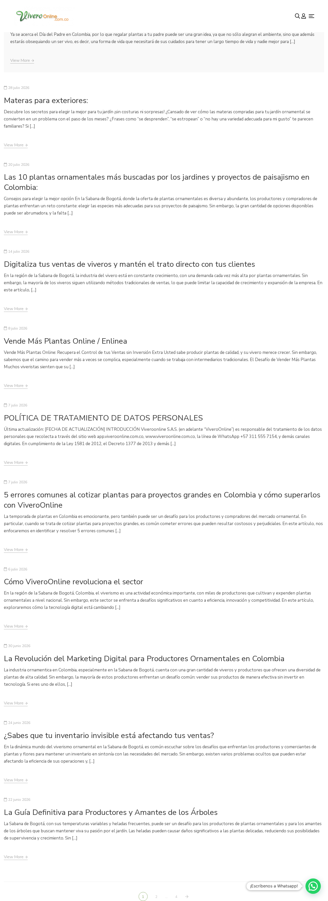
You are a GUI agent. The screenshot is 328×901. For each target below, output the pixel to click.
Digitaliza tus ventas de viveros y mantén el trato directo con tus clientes (129, 264)
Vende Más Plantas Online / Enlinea (65, 341)
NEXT (187, 896)
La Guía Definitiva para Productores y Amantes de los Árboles (111, 812)
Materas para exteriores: (46, 100)
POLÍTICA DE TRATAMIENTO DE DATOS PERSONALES (103, 418)
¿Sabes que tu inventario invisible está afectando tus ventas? (109, 735)
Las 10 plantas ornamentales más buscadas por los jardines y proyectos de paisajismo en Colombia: (157, 182)
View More (20, 60)
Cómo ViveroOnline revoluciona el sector (73, 582)
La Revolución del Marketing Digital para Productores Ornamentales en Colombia (144, 658)
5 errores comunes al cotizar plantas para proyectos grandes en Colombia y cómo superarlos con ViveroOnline (162, 500)
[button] (313, 886)
